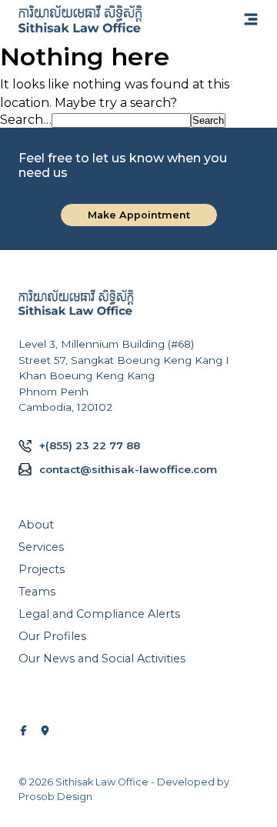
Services (41, 547)
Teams (36, 592)
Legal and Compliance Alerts (99, 614)
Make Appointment (139, 215)
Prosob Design (55, 796)
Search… (26, 119)
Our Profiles (52, 636)
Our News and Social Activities (101, 658)
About (36, 525)
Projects (41, 569)
